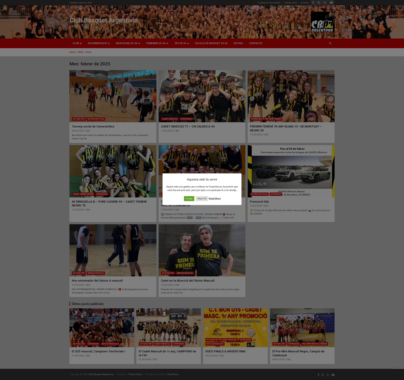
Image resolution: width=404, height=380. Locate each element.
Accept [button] (189, 198)
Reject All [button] (202, 198)
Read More (215, 198)
